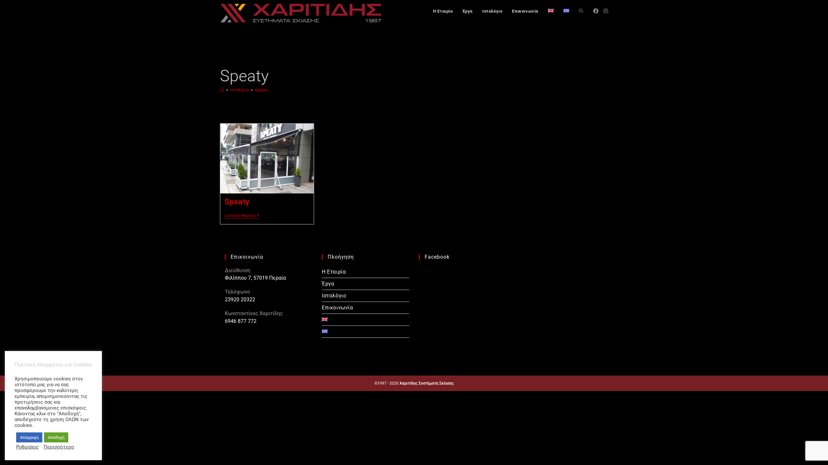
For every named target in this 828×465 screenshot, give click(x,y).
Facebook (437, 257)
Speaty (261, 90)
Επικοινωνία (337, 308)
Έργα (328, 284)
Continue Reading (241, 215)
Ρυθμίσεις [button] (27, 447)
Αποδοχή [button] (56, 437)
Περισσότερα (59, 447)
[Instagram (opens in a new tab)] (606, 11)
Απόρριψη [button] (29, 437)
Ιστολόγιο (334, 296)
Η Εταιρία (334, 272)
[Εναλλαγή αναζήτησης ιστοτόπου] (581, 11)
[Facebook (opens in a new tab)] (596, 11)
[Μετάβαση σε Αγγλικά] (551, 11)
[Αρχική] (222, 90)
